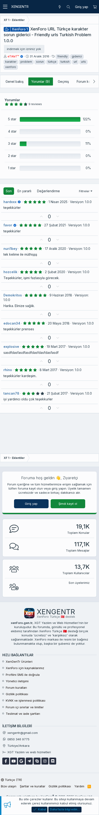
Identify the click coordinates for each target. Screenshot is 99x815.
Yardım (79, 786)
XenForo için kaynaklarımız (25, 668)
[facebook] (5, 761)
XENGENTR (20, 7)
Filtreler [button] (84, 191)
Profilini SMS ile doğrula (23, 674)
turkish (65, 61)
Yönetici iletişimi (17, 681)
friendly (62, 56)
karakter (10, 61)
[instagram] (44, 761)
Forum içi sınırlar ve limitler (25, 707)
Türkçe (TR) (13, 780)
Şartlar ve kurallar (32, 786)
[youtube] (13, 761)
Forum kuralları (16, 687)
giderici (77, 56)
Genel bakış (14, 81)
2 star (12, 156)
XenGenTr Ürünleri (19, 661)
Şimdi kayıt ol (67, 503)
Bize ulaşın (8, 786)
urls (83, 61)
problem (26, 61)
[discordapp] (52, 761)
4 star (12, 131)
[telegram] (29, 761)
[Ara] (68, 7)
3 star (12, 143)
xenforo (10, 67)
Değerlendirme (48, 191)
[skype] (37, 761)
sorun (40, 61)
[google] (21, 761)
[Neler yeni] (59, 7)
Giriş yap (31, 503)
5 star (12, 119)
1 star (12, 168)
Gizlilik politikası (17, 694)
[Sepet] (94, 7)
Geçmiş (63, 81)
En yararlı (24, 191)
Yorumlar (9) (40, 81)
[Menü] (5, 6)
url (75, 61)
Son (9, 191)
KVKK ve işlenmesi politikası (25, 700)
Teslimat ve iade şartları (23, 713)
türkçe (52, 61)
